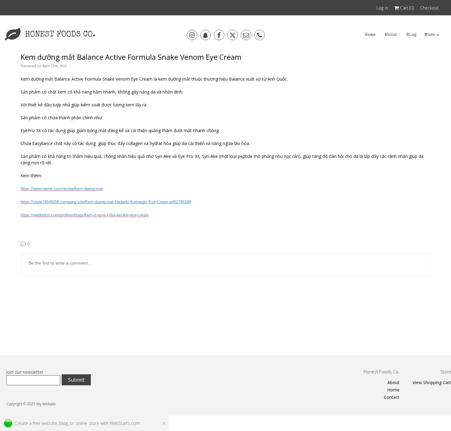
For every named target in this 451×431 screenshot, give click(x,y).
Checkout (429, 8)
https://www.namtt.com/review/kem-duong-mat (62, 188)
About (393, 382)
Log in (382, 8)
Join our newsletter (24, 372)
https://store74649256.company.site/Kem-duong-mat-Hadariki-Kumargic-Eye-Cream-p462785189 (106, 202)
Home (393, 390)
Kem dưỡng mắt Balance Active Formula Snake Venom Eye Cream (131, 57)
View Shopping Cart (432, 382)
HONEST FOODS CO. (60, 35)
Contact (391, 397)
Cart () (406, 8)
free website (45, 423)
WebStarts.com (125, 423)
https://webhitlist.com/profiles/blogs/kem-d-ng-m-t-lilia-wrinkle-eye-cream (85, 215)
